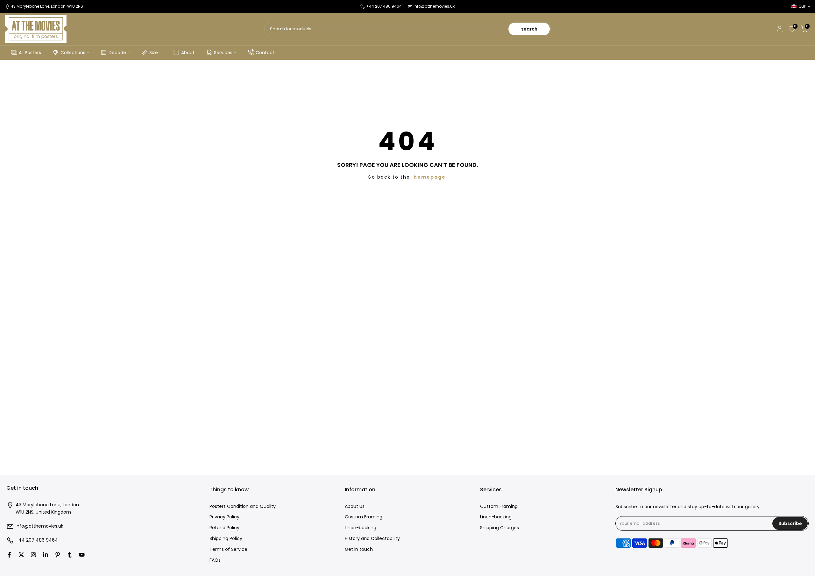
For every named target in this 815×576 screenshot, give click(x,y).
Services (223, 52)
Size (153, 52)
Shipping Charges (499, 528)
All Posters (30, 52)
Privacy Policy (224, 517)
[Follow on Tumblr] (70, 554)
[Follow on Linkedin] (45, 554)
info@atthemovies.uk (434, 6)
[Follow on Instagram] (33, 554)
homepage (430, 177)
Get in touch (359, 549)
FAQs (215, 560)
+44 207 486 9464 (37, 540)
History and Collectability (372, 539)
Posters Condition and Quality (242, 506)
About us (355, 506)
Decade (117, 52)
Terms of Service (228, 549)
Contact (265, 52)
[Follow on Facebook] (9, 554)
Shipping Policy (225, 539)
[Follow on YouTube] (82, 554)
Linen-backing (360, 528)
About (188, 52)
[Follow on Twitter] (21, 554)
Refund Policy (224, 528)
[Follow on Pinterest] (57, 554)
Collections (72, 52)
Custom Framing (363, 517)
